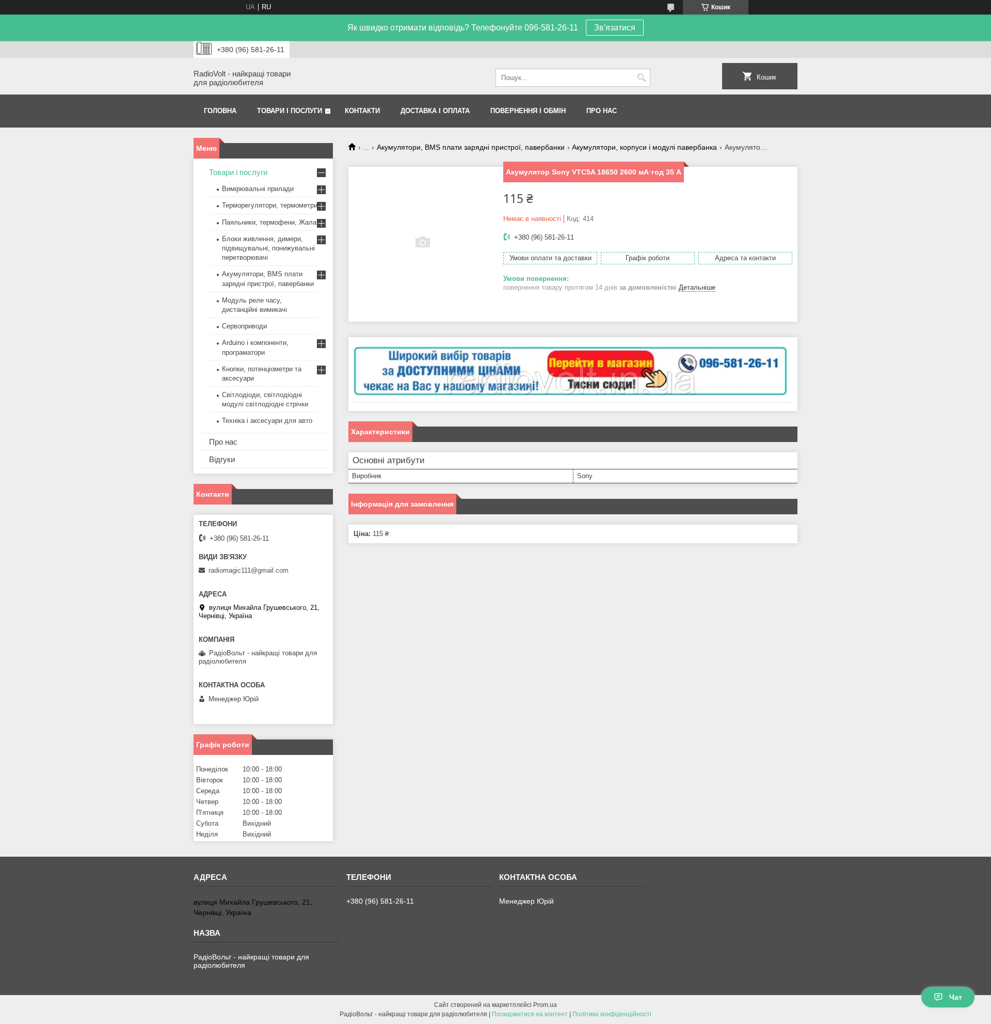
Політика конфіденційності (611, 1014)
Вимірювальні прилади (258, 189)
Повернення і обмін (528, 111)
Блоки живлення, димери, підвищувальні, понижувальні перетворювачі (268, 248)
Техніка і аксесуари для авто (267, 420)
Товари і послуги (289, 111)
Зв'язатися (614, 27)
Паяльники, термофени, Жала (269, 222)
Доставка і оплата (435, 111)
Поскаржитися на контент (530, 1014)
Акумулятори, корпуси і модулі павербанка (644, 147)
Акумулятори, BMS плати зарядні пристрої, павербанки (471, 147)
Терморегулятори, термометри (269, 205)
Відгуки (222, 459)
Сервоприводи (244, 326)
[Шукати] (641, 78)
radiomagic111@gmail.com (249, 570)
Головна (220, 111)
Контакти (362, 111)
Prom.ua (545, 1005)
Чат (955, 997)
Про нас (601, 111)
